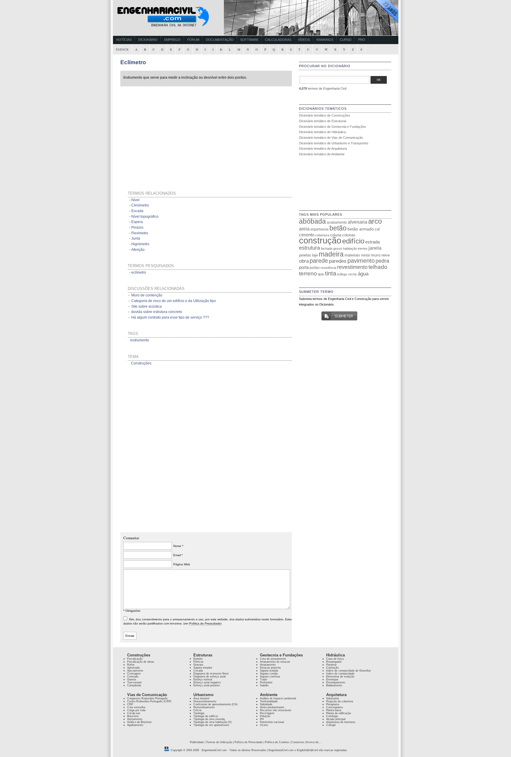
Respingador (334, 661)
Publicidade (197, 742)
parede (319, 260)
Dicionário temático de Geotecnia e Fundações (332, 126)
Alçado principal (335, 719)
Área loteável (201, 698)
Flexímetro (139, 233)
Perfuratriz (266, 682)
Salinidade (266, 704)
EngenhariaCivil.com (214, 750)
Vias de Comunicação (147, 695)
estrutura (309, 248)
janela (374, 248)
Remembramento (204, 707)
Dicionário (148, 39)
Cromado (132, 676)
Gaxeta (131, 679)
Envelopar (332, 679)
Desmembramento (204, 701)
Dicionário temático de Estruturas (323, 121)
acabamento (337, 222)
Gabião (264, 685)
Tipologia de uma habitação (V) (212, 722)
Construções (141, 363)
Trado (263, 679)
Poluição (265, 716)
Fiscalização (135, 658)
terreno (308, 273)
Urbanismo (203, 695)
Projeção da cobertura (339, 701)
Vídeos (304, 39)
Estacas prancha (270, 667)
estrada (372, 241)
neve (385, 255)
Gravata (198, 664)
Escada (137, 211)
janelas (305, 255)
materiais (352, 255)
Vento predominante (272, 707)
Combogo (332, 716)
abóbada (312, 221)
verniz (352, 274)
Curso (346, 39)
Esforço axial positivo (206, 685)
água (363, 274)
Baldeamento (334, 685)
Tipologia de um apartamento (211, 725)
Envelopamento (335, 682)
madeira (331, 254)
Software (249, 39)
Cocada (198, 670)
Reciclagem (267, 713)
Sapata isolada (269, 670)
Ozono (264, 725)
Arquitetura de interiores (340, 722)
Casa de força (335, 658)
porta (304, 267)
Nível (135, 200)
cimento (306, 234)
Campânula (134, 685)
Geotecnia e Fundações (281, 655)
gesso (337, 248)
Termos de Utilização (219, 742)
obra (304, 261)
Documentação (220, 39)
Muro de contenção (146, 295)
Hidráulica (335, 655)
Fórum (193, 39)
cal (377, 229)
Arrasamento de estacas (275, 661)
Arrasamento (268, 664)
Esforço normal (202, 679)
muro (376, 255)
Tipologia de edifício (205, 716)
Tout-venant (134, 682)
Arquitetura (336, 695)
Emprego (172, 39)
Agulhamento (135, 725)
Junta (135, 238)
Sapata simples (202, 667)
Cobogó (331, 725)
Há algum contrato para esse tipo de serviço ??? (170, 317)
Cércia (197, 710)
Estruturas (202, 655)
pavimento (361, 260)
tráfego (342, 274)
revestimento (352, 267)
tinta (330, 273)
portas (315, 267)
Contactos (297, 742)
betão (338, 228)
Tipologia (198, 713)
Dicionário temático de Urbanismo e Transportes (333, 143)
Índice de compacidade (340, 673)
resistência (328, 267)
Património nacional (272, 722)
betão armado (360, 229)
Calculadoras (278, 39)
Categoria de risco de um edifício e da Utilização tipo (173, 301)
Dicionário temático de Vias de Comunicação (331, 137)
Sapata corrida (269, 673)
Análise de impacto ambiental (278, 698)
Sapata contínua (270, 676)
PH (262, 719)
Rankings (324, 39)
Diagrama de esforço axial (209, 676)
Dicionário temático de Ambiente (322, 154)
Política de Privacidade (205, 623)
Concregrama (334, 707)
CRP (130, 704)
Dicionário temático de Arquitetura (323, 148)
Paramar (331, 664)
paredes (338, 261)
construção (320, 240)
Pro (361, 39)
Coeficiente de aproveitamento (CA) (215, 704)
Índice (122, 49)
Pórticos (198, 661)
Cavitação (332, 667)
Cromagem (134, 673)
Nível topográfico (145, 216)
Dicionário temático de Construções (324, 115)
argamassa (320, 229)
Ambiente (268, 695)
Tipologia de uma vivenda (209, 719)
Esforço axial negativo (207, 682)
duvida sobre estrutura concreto (156, 312)
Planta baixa (333, 710)
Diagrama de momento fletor (211, 673)
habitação (350, 248)
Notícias (124, 39)
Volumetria (332, 698)
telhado (377, 267)
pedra (382, 261)
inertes (363, 248)
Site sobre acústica (146, 306)
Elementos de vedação (340, 676)
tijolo (321, 274)
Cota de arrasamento (273, 658)
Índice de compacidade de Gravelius (348, 670)
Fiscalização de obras (140, 661)
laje (315, 255)
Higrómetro (140, 244)
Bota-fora (132, 716)
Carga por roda (136, 710)
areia (304, 228)
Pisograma (332, 704)
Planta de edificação (338, 713)
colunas (348, 235)
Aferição (138, 250)
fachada (326, 248)
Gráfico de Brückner (139, 722)
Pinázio (137, 227)
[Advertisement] (177, 131)
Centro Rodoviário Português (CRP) (149, 701)
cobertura (322, 235)
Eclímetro (133, 62)
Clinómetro (140, 205)
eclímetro (138, 272)
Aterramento (134, 719)
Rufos (131, 664)
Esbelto (198, 658)
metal (365, 255)
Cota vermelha (136, 707)
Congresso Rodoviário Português (147, 698)
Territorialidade (269, 701)
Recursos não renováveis (275, 710)
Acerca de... (313, 742)
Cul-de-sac (133, 713)
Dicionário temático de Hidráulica (322, 132)
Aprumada (133, 667)
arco (375, 221)
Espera (137, 222)
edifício (353, 241)
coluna (335, 235)
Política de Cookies (277, 742)
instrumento (139, 340)
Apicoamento (135, 670)
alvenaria (357, 222)
